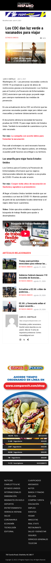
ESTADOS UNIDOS (11, 37)
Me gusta (43, 436)
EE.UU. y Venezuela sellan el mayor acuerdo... (32, 304)
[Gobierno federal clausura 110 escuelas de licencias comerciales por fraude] (9, 277)
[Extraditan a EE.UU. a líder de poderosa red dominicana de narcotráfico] (9, 292)
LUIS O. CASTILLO (9, 79)
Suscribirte (42, 463)
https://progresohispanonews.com (30, 321)
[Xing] (28, 339)
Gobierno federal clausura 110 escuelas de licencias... (33, 276)
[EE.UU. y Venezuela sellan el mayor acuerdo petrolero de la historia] (9, 306)
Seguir (44, 441)
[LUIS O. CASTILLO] (11, 328)
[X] (24, 339)
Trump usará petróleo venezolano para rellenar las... (33, 262)
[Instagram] (20, 339)
